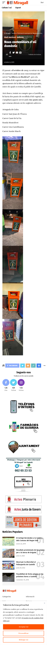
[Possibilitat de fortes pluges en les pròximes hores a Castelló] (8, 577)
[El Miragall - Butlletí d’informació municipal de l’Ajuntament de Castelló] (17, 2)
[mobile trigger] (4, 2)
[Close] (44, 603)
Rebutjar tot (23, 640)
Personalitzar (23, 633)
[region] (23, 623)
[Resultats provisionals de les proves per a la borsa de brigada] (8, 553)
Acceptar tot (23, 627)
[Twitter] (13, 385)
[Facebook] (5, 385)
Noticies (20, 37)
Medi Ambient (10, 37)
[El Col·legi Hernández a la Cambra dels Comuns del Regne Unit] (8, 541)
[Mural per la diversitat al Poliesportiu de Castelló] (8, 565)
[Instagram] (21, 385)
